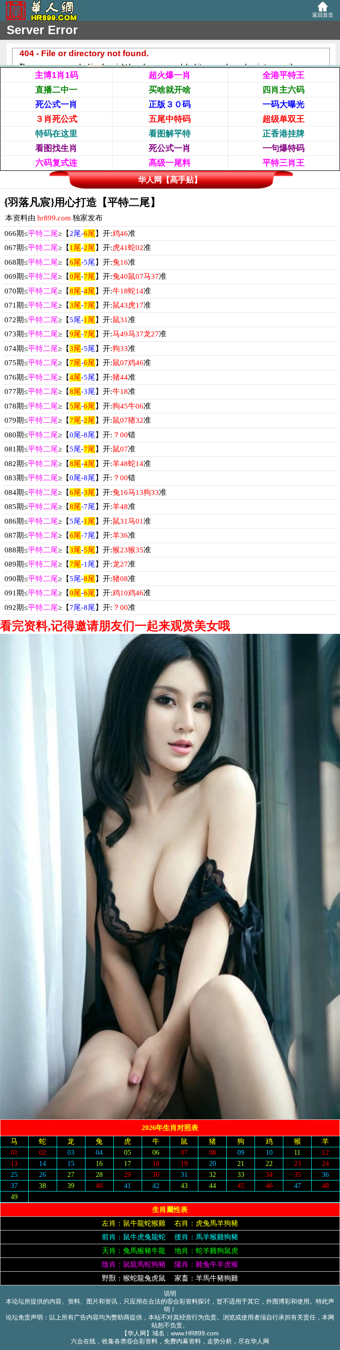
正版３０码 (170, 104)
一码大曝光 (284, 104)
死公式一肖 (56, 104)
